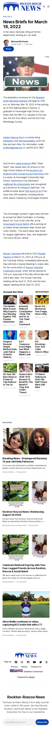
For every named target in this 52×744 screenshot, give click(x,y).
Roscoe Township (12, 253)
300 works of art (33, 191)
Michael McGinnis (19, 41)
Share (8, 49)
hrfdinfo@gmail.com (13, 147)
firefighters (8, 141)
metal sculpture (23, 163)
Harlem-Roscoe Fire (13, 137)
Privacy (14, 666)
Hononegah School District (16, 224)
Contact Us (36, 666)
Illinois (24, 666)
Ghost (31, 677)
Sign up (7, 661)
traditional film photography (16, 184)
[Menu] (48, 6)
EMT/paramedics (27, 141)
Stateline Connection (33, 671)
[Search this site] (44, 6)
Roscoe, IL (7, 16)
